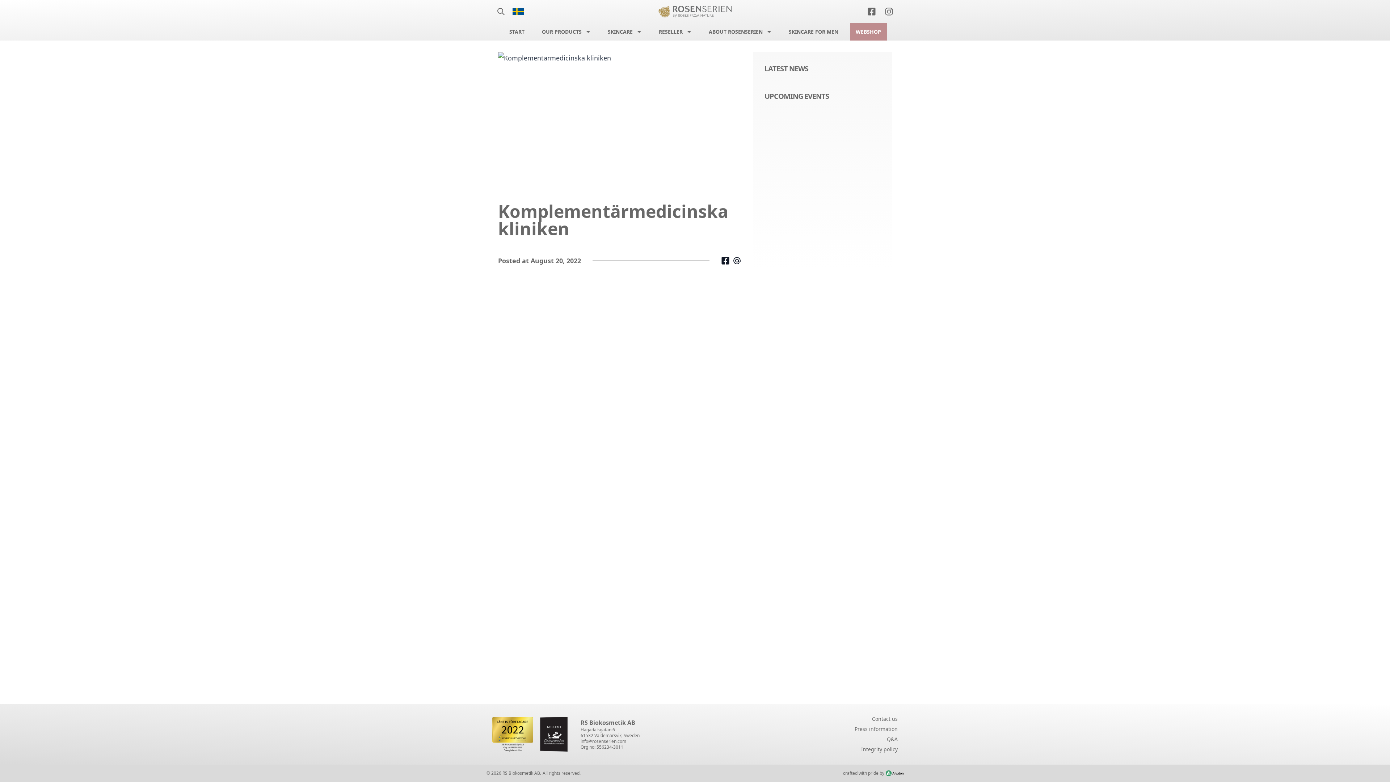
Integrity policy (879, 749)
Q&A (892, 739)
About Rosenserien (736, 31)
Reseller (671, 31)
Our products (562, 31)
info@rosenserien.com (603, 741)
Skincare (620, 31)
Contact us (885, 718)
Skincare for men (813, 31)
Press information (876, 729)
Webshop (868, 31)
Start (517, 31)
